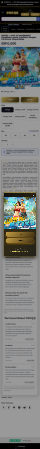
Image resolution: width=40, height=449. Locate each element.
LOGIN (20, 234)
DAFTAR (20, 240)
